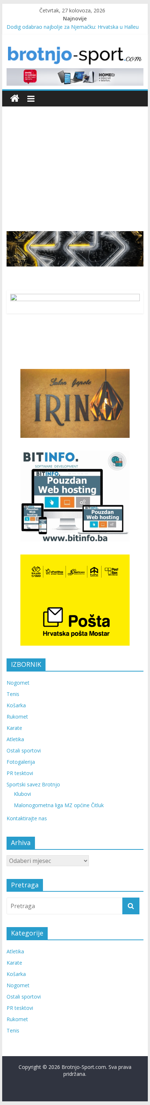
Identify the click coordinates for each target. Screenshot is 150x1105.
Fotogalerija (21, 761)
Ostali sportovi (24, 750)
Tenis (13, 693)
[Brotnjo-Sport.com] (15, 98)
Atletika (15, 739)
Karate (14, 727)
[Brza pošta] (75, 248)
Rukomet (17, 716)
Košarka (16, 705)
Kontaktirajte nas (27, 818)
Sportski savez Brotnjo (33, 784)
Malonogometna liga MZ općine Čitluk (59, 805)
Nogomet (18, 682)
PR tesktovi (20, 773)
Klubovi (22, 793)
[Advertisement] (75, 163)
